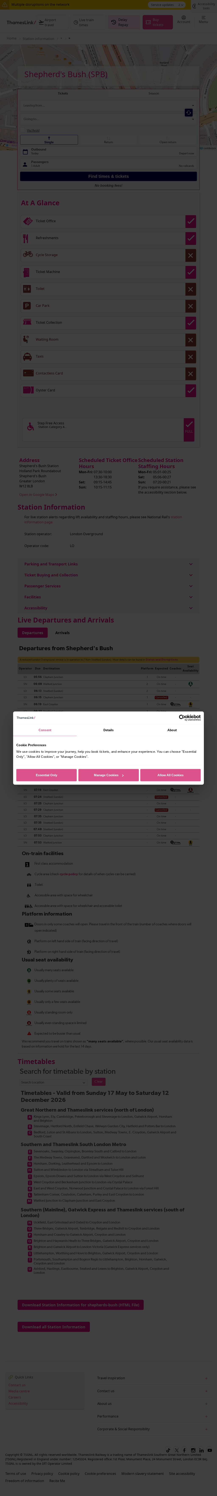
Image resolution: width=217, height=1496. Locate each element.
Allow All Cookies (170, 775)
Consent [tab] (45, 730)
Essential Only (46, 775)
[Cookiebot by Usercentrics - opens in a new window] (182, 717)
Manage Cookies (106, 775)
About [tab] (172, 730)
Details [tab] (108, 730)
